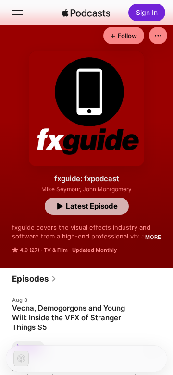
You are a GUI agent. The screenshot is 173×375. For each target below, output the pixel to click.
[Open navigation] (17, 12)
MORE (153, 237)
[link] (34, 279)
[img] (86, 12)
